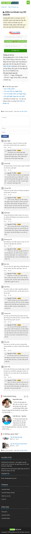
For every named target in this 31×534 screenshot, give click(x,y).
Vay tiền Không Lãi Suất (8, 492)
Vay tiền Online (23, 111)
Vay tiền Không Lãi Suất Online (18, 443)
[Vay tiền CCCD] (13, 2)
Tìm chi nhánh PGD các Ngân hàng (15, 94)
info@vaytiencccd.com (11, 478)
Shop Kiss (4, 511)
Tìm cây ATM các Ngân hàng (13, 91)
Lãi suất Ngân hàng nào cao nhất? (14, 96)
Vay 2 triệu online (9, 89)
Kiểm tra (16, 50)
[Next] (27, 397)
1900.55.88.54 (7, 66)
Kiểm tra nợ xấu (6, 496)
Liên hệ (4, 499)
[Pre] (25, 397)
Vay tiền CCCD (6, 515)
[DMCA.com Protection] (15, 529)
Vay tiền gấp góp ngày (16, 437)
